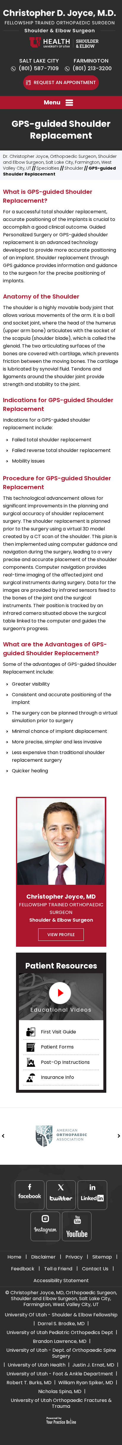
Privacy (74, 1257)
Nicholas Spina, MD (59, 1391)
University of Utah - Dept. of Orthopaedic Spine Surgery (61, 1353)
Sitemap (102, 1257)
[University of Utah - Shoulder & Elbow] (64, 42)
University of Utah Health (36, 1365)
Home (14, 1257)
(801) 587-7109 (39, 68)
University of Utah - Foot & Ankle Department (60, 1373)
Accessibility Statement (61, 1280)
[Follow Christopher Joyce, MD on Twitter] (61, 1195)
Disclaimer (43, 1257)
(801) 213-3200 (92, 68)
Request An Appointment (65, 82)
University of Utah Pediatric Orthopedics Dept (60, 1332)
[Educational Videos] (61, 996)
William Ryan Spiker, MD (85, 1382)
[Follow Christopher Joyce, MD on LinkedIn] (92, 1195)
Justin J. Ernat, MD (93, 1365)
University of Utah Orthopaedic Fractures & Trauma (61, 1403)
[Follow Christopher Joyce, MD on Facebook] (29, 1195)
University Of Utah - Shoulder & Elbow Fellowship (61, 1314)
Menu (52, 102)
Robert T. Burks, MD (29, 1382)
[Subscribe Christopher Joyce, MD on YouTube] (76, 1226)
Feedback (22, 1268)
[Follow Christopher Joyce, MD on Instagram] (45, 1226)
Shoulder (74, 168)
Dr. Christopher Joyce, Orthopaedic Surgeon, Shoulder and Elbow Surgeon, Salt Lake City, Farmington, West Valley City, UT (60, 162)
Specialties (47, 168)
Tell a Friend (58, 1268)
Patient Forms (57, 1046)
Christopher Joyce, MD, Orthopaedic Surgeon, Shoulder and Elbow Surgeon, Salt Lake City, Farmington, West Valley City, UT (63, 1298)
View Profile (61, 935)
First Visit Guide (58, 1031)
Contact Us (95, 1268)
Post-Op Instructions (65, 1062)
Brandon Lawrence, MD (59, 1341)
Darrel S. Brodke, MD (61, 1323)
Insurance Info (57, 1077)
